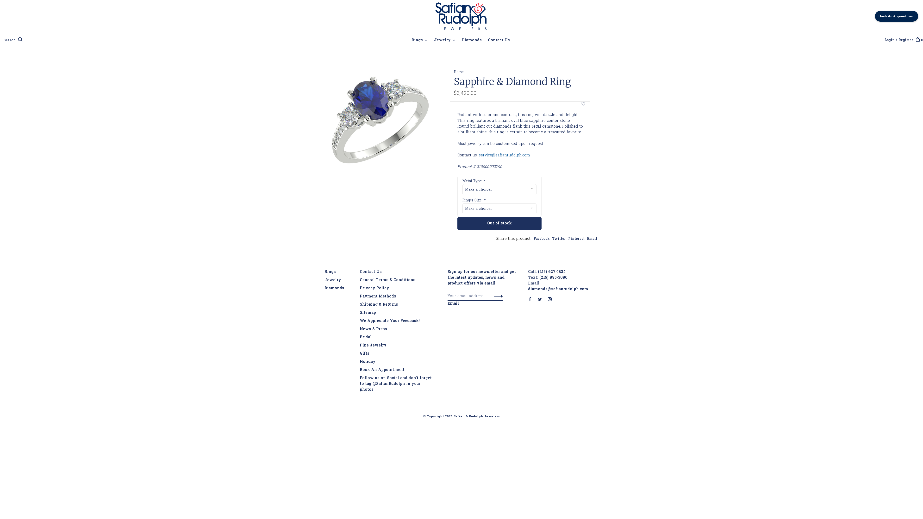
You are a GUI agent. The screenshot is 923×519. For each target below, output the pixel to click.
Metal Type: (473, 181)
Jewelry (442, 40)
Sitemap (368, 313)
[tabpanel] (379, 116)
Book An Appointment (382, 370)
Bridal (366, 337)
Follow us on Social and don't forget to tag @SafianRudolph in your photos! (396, 384)
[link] (334, 288)
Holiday (367, 362)
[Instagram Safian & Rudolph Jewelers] (550, 300)
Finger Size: (473, 200)
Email (592, 238)
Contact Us (499, 40)
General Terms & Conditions (387, 280)
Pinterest (576, 238)
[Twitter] (540, 300)
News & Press (373, 329)
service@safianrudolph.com (504, 155)
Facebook (542, 238)
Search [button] (10, 40)
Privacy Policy (374, 288)
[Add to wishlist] (583, 104)
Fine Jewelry (373, 345)
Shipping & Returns (379, 305)
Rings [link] (330, 272)
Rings (417, 40)
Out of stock (499, 223)
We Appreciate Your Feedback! (390, 321)
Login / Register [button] (899, 40)
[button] (497, 296)
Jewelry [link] (332, 280)
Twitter (559, 238)
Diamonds (472, 40)
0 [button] (922, 40)
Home (459, 72)
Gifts (364, 354)
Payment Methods (378, 296)
